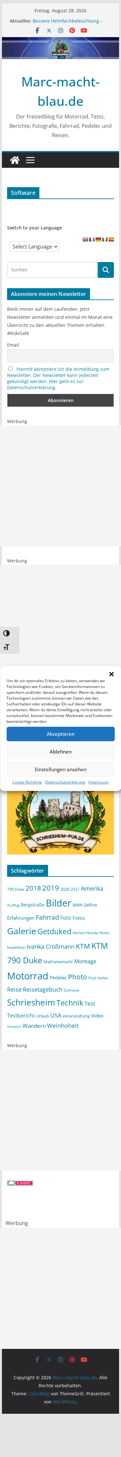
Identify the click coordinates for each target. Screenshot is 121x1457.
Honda (92, 932)
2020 (64, 889)
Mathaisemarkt (58, 962)
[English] (85, 239)
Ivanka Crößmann (51, 946)
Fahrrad (47, 917)
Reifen (102, 978)
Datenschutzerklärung (65, 782)
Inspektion (16, 947)
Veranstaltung (76, 1016)
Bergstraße (33, 905)
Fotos (79, 918)
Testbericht (21, 1015)
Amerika (92, 888)
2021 (75, 889)
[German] (98, 239)
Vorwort (14, 1026)
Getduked (54, 931)
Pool (92, 977)
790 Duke (15, 889)
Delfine (90, 905)
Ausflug (13, 905)
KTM (83, 946)
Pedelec (58, 977)
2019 (50, 888)
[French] (92, 239)
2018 (33, 888)
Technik (69, 1002)
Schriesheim (31, 1002)
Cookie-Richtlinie (27, 782)
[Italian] (104, 239)
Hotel (104, 932)
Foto (65, 917)
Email (13, 345)
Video (97, 1015)
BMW (77, 904)
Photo (77, 976)
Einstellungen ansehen (60, 769)
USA (55, 1015)
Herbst (79, 932)
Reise (14, 989)
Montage (85, 961)
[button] (111, 674)
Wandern (34, 1025)
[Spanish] (111, 239)
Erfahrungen (21, 918)
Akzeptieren (61, 734)
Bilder (58, 902)
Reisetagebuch (43, 989)
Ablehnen (61, 751)
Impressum (98, 782)
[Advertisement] (60, 485)
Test (90, 1003)
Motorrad (27, 975)
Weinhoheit (62, 1025)
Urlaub (42, 1016)
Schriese (71, 990)
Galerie (21, 931)
